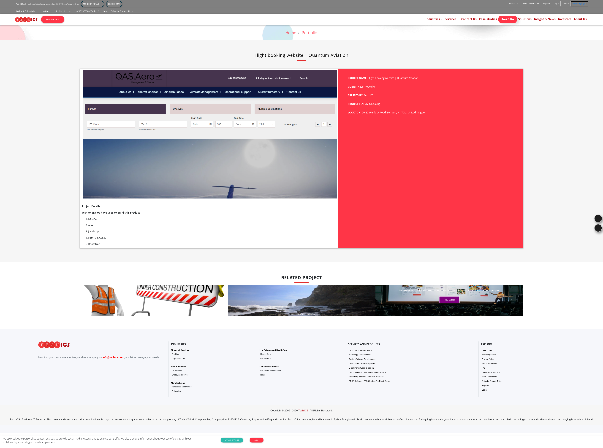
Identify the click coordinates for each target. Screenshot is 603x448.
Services (450, 19)
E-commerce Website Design (361, 368)
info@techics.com (113, 357)
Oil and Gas (177, 370)
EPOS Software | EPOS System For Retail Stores (369, 381)
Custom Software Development (362, 359)
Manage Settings (232, 440)
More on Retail (92, 4)
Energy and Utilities (180, 375)
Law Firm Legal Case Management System (367, 372)
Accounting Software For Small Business (366, 377)
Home (290, 32)
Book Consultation (489, 377)
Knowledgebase (489, 355)
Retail (262, 375)
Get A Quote (487, 350)
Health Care (265, 354)
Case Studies (488, 19)
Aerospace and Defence (182, 387)
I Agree (256, 440)
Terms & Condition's (490, 363)
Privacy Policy (488, 359)
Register (485, 385)
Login (484, 390)
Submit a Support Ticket (492, 381)
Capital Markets (178, 358)
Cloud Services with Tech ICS (361, 350)
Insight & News (545, 19)
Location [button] (44, 11)
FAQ (483, 368)
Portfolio (507, 19)
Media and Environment (270, 370)
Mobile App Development (359, 355)
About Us (580, 19)
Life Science (265, 358)
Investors (564, 19)
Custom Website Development (362, 363)
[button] (514, 3)
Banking (175, 354)
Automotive (176, 391)
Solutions (525, 19)
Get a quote (52, 19)
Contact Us (469, 19)
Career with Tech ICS (491, 372)
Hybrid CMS (114, 4)
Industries (433, 19)
